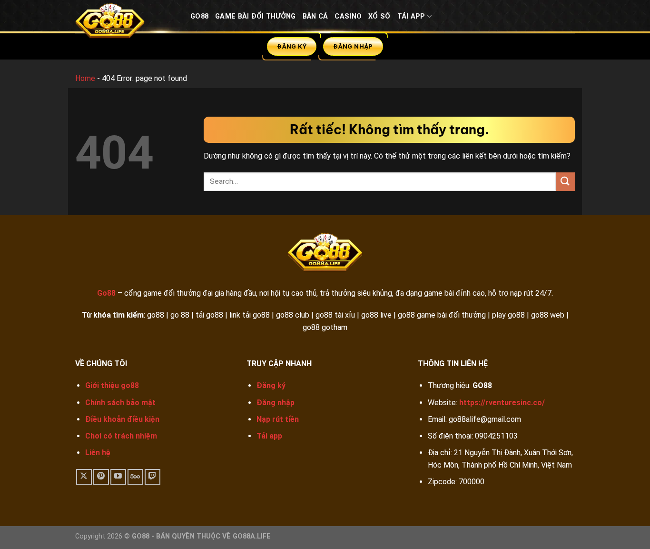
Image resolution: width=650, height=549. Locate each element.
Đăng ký (271, 385)
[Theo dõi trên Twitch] (152, 477)
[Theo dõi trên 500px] (135, 477)
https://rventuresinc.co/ (502, 402)
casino (348, 16)
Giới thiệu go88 (112, 385)
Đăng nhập (275, 402)
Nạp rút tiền (277, 419)
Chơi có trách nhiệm (121, 435)
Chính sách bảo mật (120, 402)
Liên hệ (97, 452)
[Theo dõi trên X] (84, 477)
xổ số (379, 16)
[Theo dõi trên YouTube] (118, 477)
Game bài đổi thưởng (255, 16)
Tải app (269, 435)
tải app (411, 16)
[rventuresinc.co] (125, 23)
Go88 (199, 16)
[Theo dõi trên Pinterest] (101, 477)
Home (85, 78)
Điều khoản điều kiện (122, 419)
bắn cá (315, 16)
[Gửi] (565, 181)
